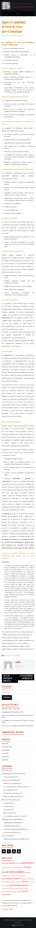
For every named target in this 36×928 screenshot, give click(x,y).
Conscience (21, 867)
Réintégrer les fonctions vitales (11, 819)
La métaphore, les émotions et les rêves (14, 720)
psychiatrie (31, 881)
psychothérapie (5, 885)
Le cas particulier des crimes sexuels (15, 786)
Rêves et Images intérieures (12, 796)
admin (21, 35)
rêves (30, 885)
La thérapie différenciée (10, 826)
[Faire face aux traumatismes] (18, 5)
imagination (24, 878)
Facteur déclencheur (16, 875)
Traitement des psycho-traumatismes (15, 839)
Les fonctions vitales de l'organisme (14, 829)
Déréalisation (28, 872)
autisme (18, 863)
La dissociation (8, 803)
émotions (19, 891)
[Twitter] (4, 851)
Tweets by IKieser (7, 909)
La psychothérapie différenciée (26, 677)
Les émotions (7, 809)
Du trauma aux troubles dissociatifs (13, 726)
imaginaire (17, 879)
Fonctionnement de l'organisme (12, 773)
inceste (3, 881)
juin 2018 (5, 760)
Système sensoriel (23, 888)
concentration (14, 867)
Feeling (23, 875)
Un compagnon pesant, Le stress (13, 816)
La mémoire (7, 806)
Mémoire (25, 882)
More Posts (19, 666)
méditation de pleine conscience (13, 881)
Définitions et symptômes (12, 655)
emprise (9, 875)
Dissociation (16, 871)
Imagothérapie (6, 712)
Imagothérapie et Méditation (12, 822)
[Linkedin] (14, 851)
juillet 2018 (5, 756)
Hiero (14, 925)
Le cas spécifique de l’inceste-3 (7, 678)
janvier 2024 (6, 750)
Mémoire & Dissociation (9, 800)
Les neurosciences (9, 777)
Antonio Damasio (9, 863)
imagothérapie (30, 878)
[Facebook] (9, 851)
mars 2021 (5, 753)
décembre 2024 (7, 747)
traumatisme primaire (7, 891)
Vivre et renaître (7, 835)
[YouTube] (19, 851)
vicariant (14, 891)
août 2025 (5, 743)
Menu (18, 14)
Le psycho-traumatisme (9, 780)
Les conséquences (9, 790)
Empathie (4, 875)
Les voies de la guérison (11, 832)
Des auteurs (6, 770)
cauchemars (27, 862)
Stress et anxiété (8, 813)
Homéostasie (7, 879)
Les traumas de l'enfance (11, 793)
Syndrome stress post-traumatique (10, 888)
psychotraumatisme (19, 885)
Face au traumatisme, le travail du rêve (14, 715)
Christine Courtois (6, 867)
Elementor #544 (7, 709)
